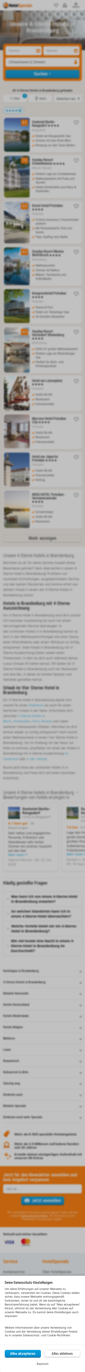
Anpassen (42, 1364)
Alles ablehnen (62, 1353)
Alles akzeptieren (22, 1353)
